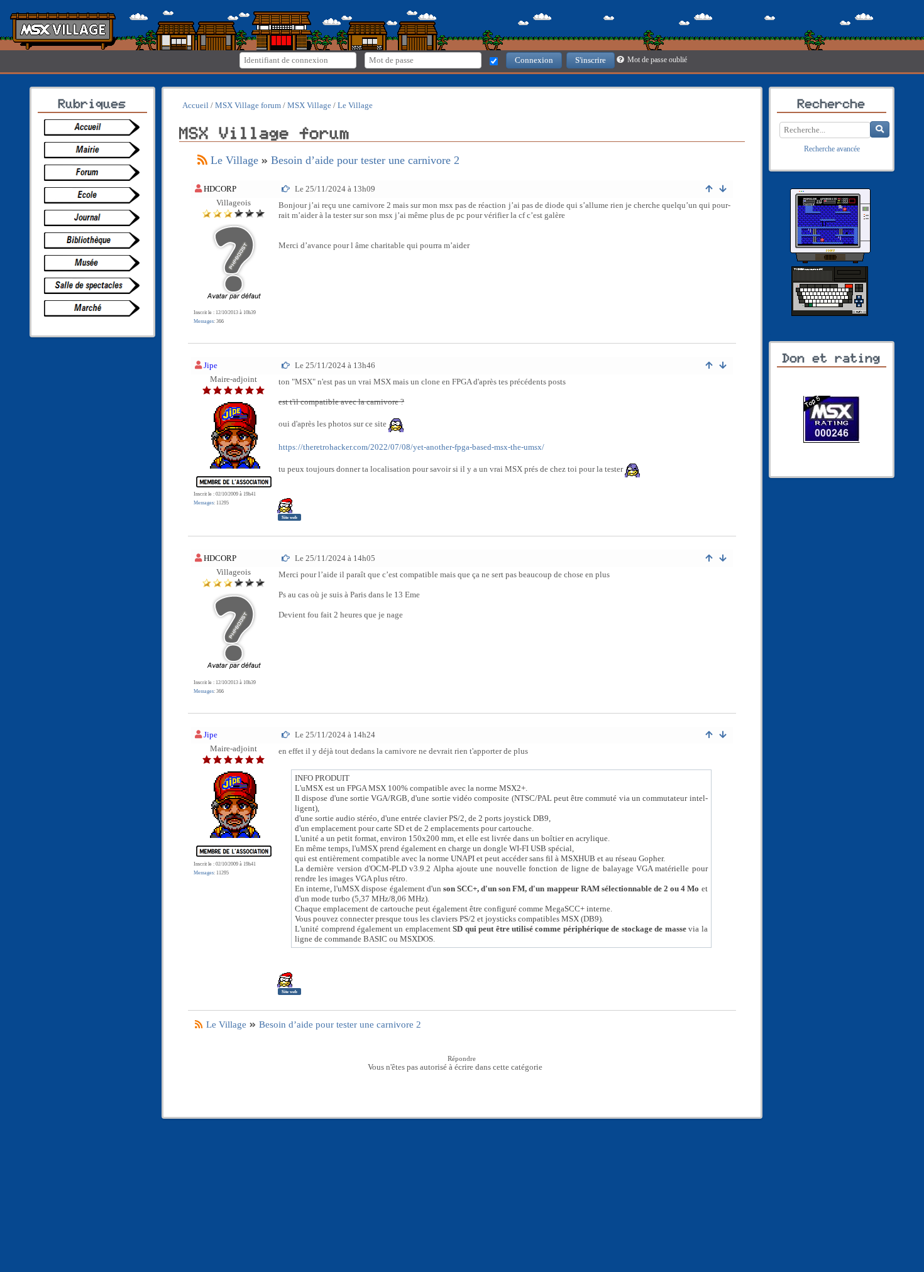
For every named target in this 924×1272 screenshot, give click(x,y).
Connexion (534, 60)
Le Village (234, 160)
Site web (289, 517)
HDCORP (220, 188)
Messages (204, 321)
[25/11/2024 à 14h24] (286, 734)
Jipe (210, 365)
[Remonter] (709, 188)
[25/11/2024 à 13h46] (286, 365)
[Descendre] (723, 188)
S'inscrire (590, 60)
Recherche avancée (832, 149)
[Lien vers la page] (95, 127)
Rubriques (92, 104)
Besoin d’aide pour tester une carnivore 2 (365, 160)
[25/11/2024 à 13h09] (286, 188)
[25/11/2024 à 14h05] (286, 558)
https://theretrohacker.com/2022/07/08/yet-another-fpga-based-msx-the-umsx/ (411, 447)
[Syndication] (202, 160)
